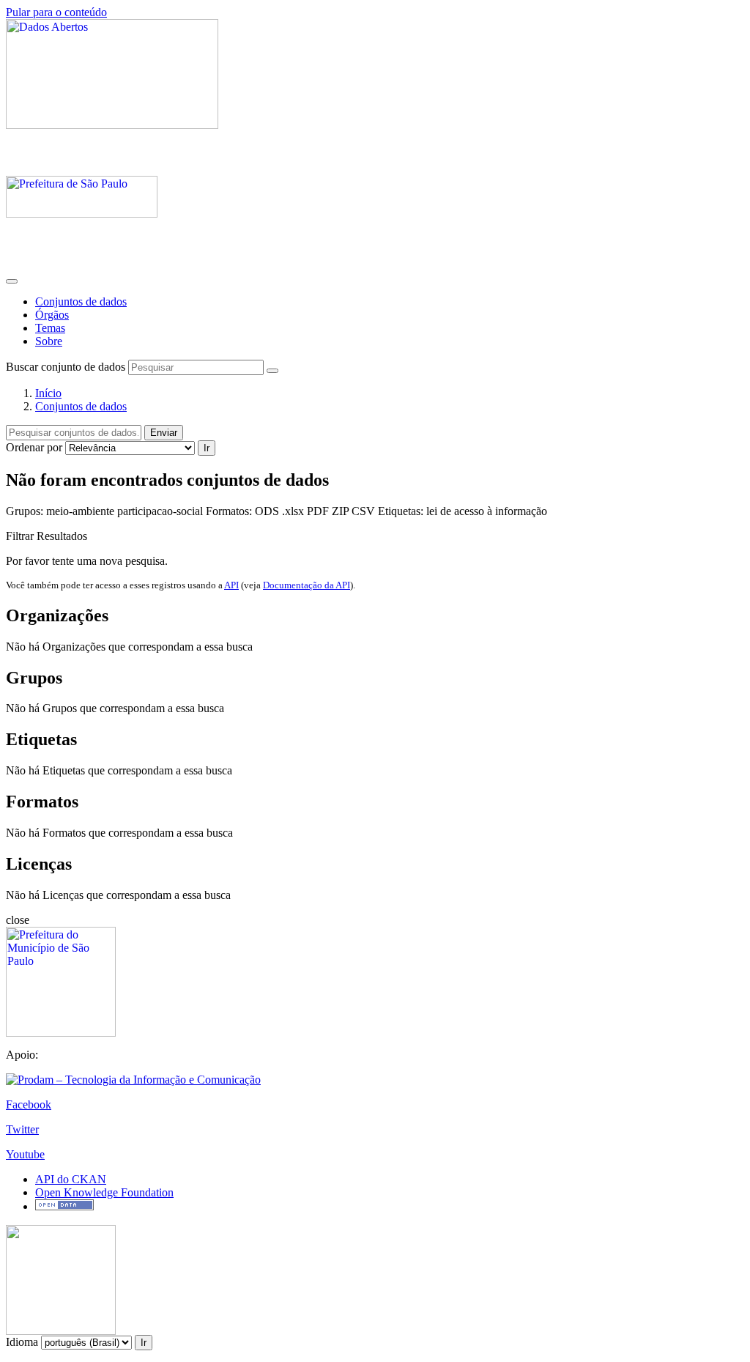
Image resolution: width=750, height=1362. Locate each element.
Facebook (28, 1104)
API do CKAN (70, 1179)
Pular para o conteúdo (56, 12)
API (231, 585)
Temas (50, 328)
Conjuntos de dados (81, 301)
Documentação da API (306, 585)
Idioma (22, 1342)
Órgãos (52, 314)
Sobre (48, 341)
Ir (206, 448)
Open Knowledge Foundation (104, 1192)
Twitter (22, 1129)
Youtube (25, 1154)
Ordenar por (34, 447)
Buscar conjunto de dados (65, 366)
